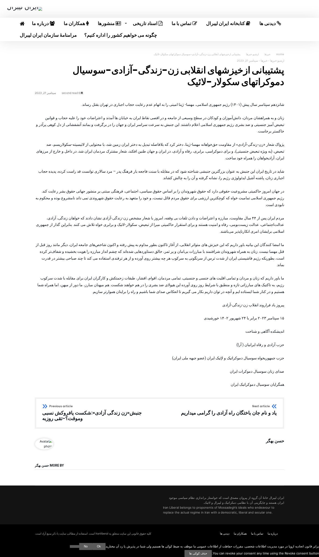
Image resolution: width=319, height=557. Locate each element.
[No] (74, 546)
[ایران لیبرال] (24, 7)
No (86, 546)
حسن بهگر (275, 440)
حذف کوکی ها (198, 553)
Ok (99, 546)
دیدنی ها (224, 533)
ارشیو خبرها (252, 54)
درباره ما (273, 533)
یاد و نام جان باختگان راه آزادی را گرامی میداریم (229, 410)
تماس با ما (257, 533)
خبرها (267, 54)
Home (280, 54)
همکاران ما (240, 533)
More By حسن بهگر (49, 465)
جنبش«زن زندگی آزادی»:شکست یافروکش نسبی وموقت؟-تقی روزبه (92, 413)
